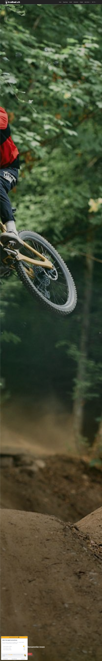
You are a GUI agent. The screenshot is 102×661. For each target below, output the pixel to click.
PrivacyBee (10, 654)
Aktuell (70, 2)
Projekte (81, 2)
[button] (87, 2)
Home (60, 2)
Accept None (5, 658)
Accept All (23, 658)
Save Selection (14, 658)
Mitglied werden (28, 654)
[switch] (24, 646)
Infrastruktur (76, 2)
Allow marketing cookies (7, 649)
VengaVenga (65, 2)
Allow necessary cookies (7, 646)
